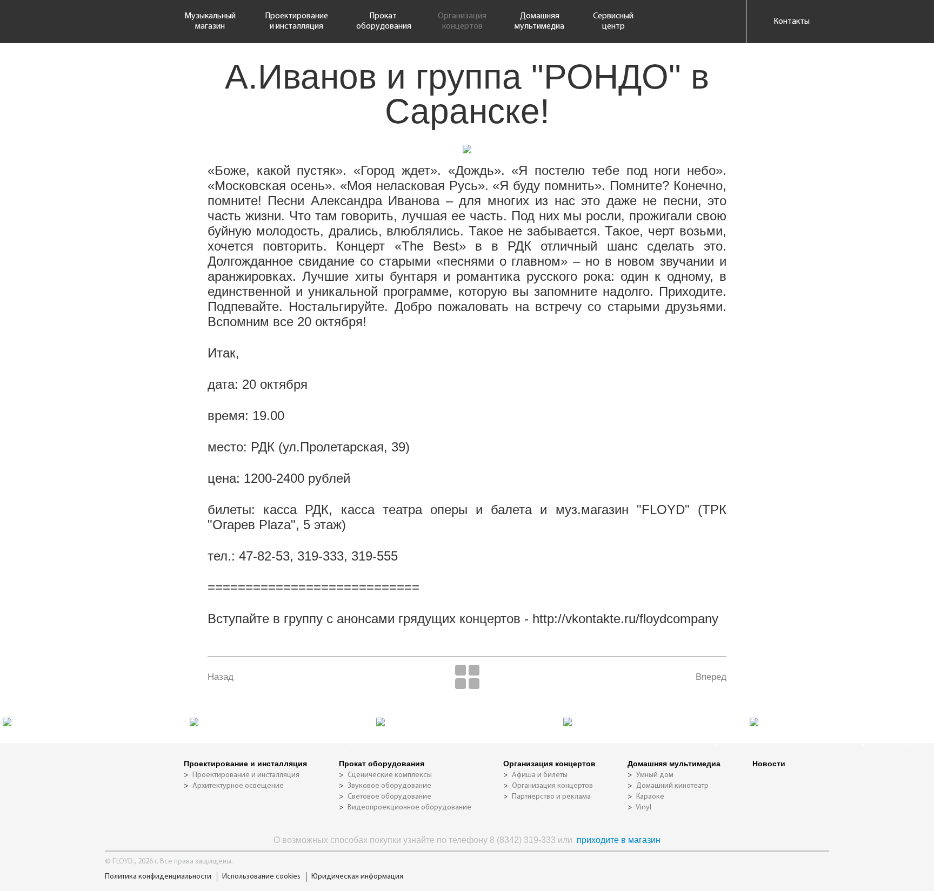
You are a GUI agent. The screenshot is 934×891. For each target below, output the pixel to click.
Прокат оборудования (383, 21)
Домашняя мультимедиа (539, 21)
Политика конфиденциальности (158, 877)
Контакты (791, 21)
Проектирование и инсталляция (296, 21)
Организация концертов (462, 21)
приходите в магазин (619, 840)
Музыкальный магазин (210, 21)
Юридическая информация (357, 877)
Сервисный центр (613, 21)
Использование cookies (261, 877)
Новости (768, 763)
